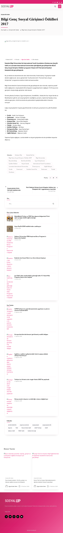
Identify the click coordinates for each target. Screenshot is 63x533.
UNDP (46, 428)
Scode (10, 169)
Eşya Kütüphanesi (40, 161)
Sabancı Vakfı (11, 431)
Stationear (44, 169)
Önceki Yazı (14, 190)
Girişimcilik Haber (5, 14)
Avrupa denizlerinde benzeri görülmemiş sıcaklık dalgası (31, 334)
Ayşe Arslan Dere (13, 486)
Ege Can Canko (26, 59)
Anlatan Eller (18, 155)
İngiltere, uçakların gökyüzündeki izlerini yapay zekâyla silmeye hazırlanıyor (31, 355)
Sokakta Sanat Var (31, 169)
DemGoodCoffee (26, 161)
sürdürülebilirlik (12, 425)
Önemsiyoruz (36, 166)
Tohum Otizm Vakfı (26, 428)
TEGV (17, 428)
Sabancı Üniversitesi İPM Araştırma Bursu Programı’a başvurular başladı (30, 237)
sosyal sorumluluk (24, 425)
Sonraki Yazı (41, 189)
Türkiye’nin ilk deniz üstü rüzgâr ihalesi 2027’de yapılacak (31, 379)
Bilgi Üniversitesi (40, 158)
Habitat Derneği (32, 431)
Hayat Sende (25, 163)
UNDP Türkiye (37, 428)
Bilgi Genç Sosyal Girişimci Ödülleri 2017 (20, 158)
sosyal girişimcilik (46, 425)
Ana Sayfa (4, 30)
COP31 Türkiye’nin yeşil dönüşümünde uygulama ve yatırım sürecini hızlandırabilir (32, 309)
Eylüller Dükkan (13, 163)
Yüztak (53, 169)
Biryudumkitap (13, 161)
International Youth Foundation (42, 163)
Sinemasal (19, 169)
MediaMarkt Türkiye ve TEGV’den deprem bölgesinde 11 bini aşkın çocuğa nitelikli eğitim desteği (32, 217)
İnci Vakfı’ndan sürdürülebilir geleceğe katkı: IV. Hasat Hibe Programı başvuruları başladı (32, 276)
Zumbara (11, 172)
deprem (10, 428)
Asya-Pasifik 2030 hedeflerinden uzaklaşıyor (27, 226)
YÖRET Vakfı (21, 431)
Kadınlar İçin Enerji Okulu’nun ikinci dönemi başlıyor (30, 258)
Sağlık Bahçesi (48, 166)
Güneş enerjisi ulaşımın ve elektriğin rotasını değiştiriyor (31, 399)
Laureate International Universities (18, 166)
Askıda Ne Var (30, 155)
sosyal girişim (35, 425)
